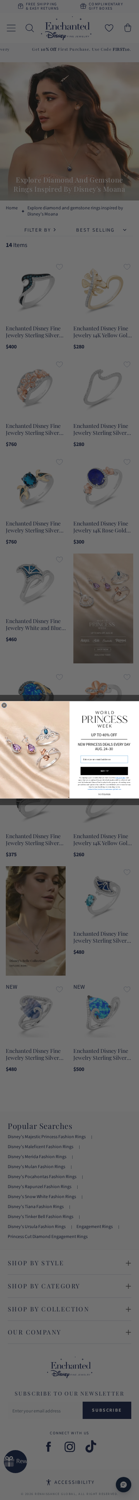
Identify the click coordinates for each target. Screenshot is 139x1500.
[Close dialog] (4, 705)
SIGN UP (104, 771)
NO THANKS (104, 794)
